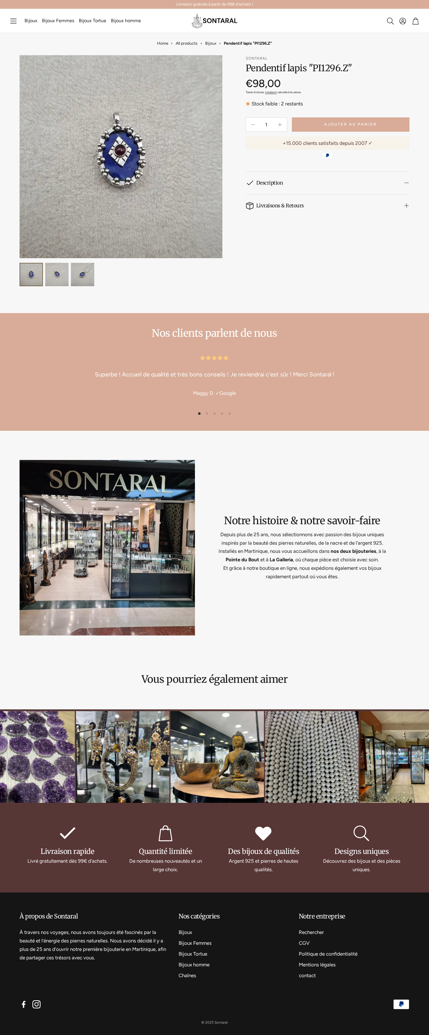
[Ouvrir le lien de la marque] (78, 758)
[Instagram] (36, 1004)
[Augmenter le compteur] (280, 124)
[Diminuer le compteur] (253, 124)
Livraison (271, 92)
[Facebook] (24, 1004)
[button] (13, 20)
